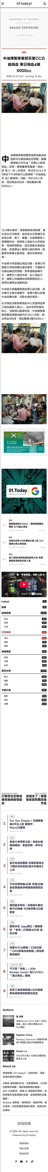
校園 (6, 684)
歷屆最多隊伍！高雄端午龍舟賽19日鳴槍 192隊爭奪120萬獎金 (26, 908)
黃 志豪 (19, 1016)
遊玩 (6, 700)
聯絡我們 (24, 1153)
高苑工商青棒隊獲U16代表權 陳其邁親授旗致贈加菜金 (26, 991)
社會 (6, 626)
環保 (6, 657)
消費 (6, 704)
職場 (10, 520)
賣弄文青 (6, 671)
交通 (6, 661)
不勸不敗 (6, 690)
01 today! (31, 1135)
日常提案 (6, 632)
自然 (6, 665)
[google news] (24, 491)
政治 (6, 619)
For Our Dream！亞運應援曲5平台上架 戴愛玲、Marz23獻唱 (26, 824)
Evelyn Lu (21, 1051)
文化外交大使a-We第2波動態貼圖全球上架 (31, 1057)
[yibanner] (24, 442)
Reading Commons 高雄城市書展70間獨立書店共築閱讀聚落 (31, 1041)
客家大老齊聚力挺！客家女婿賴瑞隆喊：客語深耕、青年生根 (26, 845)
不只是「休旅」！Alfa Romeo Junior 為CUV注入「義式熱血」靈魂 (27, 972)
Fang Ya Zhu (35, 76)
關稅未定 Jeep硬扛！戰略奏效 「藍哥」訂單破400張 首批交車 (26, 929)
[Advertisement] (24, 133)
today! (5, 601)
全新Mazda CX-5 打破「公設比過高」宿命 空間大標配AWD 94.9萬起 (31, 1024)
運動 (6, 680)
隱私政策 (24, 1148)
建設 (6, 646)
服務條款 (24, 1143)
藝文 (6, 676)
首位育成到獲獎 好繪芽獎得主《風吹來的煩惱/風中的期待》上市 (27, 866)
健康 (24, 52)
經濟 (6, 622)
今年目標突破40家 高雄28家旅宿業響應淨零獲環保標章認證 (26, 887)
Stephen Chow (24, 1035)
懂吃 (6, 696)
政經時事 (6, 613)
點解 (4, 607)
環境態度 (6, 651)
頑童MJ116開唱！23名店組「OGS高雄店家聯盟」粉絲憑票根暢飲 (27, 951)
